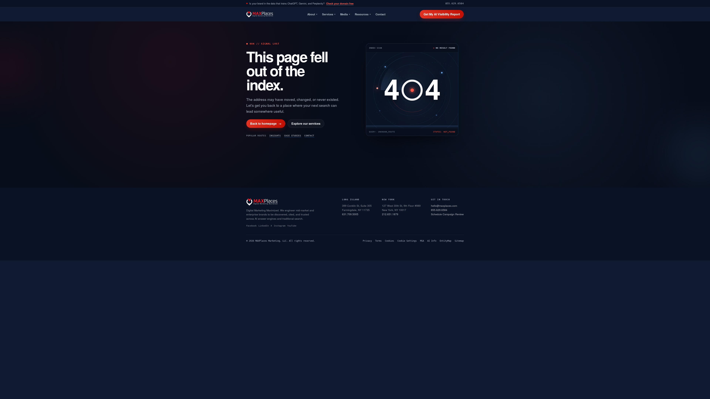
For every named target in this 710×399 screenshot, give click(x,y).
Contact (381, 14)
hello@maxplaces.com (444, 205)
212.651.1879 (390, 214)
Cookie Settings (407, 241)
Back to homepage (265, 123)
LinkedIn (263, 226)
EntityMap (445, 241)
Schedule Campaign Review (447, 214)
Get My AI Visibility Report (442, 14)
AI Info (431, 241)
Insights (275, 135)
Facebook (251, 226)
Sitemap (459, 241)
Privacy (367, 241)
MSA (422, 241)
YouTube (291, 226)
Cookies (389, 241)
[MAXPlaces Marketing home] (259, 14)
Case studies (292, 135)
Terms (378, 241)
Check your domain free (340, 3)
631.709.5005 (350, 214)
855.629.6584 (454, 3)
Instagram (279, 226)
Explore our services (305, 123)
